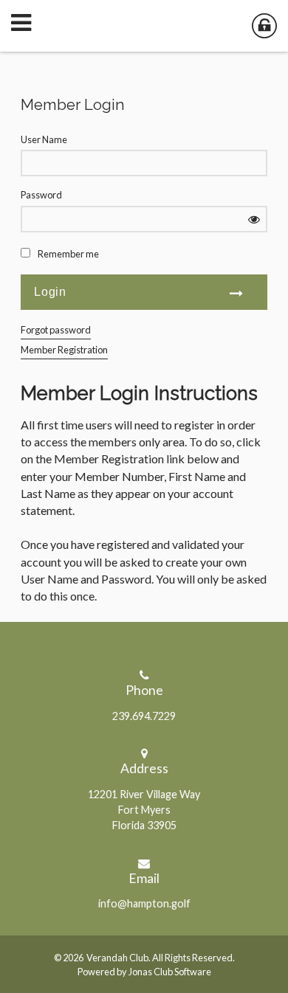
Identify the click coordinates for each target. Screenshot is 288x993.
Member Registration (64, 350)
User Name (44, 139)
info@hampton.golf (144, 903)
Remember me (68, 254)
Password (41, 195)
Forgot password (56, 330)
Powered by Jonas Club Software (144, 972)
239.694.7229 (144, 716)
